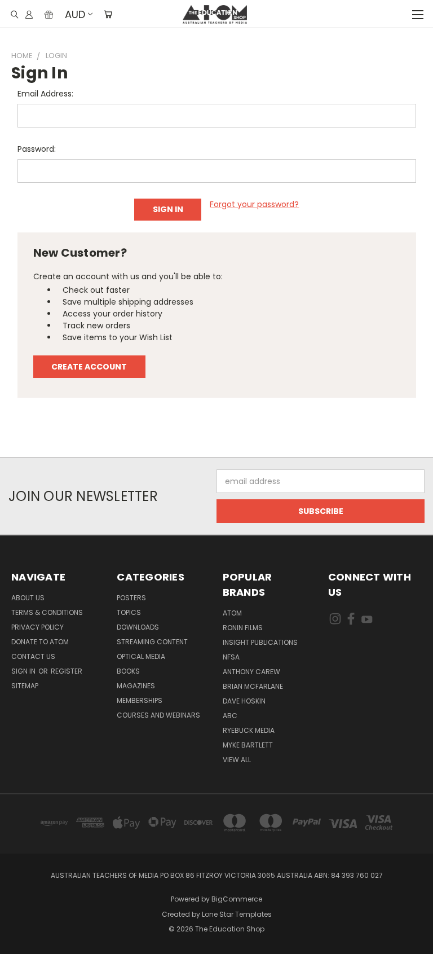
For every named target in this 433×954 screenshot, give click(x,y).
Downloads (138, 627)
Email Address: (45, 93)
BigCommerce (236, 899)
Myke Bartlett (248, 745)
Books (128, 671)
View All (237, 759)
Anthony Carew (251, 671)
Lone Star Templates (237, 914)
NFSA (231, 657)
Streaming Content (152, 642)
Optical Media (141, 656)
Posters (131, 598)
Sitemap (24, 686)
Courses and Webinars (158, 715)
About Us (28, 598)
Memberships (139, 700)
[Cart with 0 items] (108, 14)
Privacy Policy (37, 627)
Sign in (24, 671)
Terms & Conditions (47, 612)
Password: (36, 149)
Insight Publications (260, 642)
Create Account (89, 366)
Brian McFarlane (253, 686)
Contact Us (33, 656)
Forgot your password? (254, 204)
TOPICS (129, 612)
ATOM (232, 613)
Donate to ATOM (40, 642)
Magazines (136, 686)
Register (66, 671)
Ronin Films (243, 627)
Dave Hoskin (244, 701)
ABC (230, 715)
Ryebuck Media (249, 730)
